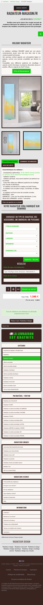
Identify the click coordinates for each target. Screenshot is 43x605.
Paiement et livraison (9, 520)
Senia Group (31, 574)
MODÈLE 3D (7, 466)
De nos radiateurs (8, 489)
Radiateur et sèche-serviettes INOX (13, 420)
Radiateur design (15, 1)
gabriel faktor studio (34, 595)
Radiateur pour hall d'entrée (11, 451)
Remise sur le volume (9, 516)
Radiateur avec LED (9, 455)
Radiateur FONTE (8, 416)
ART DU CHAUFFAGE (10, 470)
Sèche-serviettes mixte (10, 385)
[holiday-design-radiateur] (10, 143)
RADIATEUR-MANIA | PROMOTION (13, 350)
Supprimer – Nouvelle (31, 259)
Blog (5, 501)
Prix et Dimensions (21, 71)
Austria (3, 564)
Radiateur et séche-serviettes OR (13, 432)
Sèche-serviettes (8, 362)
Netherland (34, 564)
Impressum (7, 532)
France (17, 564)
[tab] (10, 161)
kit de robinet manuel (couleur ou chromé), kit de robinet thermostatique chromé (21, 174)
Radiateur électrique (9, 370)
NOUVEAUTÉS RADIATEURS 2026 (13, 447)
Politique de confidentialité (11, 524)
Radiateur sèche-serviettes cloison (13, 462)
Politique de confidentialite (16, 574)
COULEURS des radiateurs (11, 482)
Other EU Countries (24, 565)
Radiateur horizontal (9, 381)
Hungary (28, 564)
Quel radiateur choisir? (10, 493)
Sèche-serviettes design (10, 366)
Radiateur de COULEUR (10, 401)
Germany (22, 564)
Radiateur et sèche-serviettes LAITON (14, 424)
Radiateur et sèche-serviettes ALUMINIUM (15, 408)
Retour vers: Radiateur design (21, 321)
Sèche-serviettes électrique (11, 374)
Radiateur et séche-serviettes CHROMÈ (14, 412)
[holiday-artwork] (32, 140)
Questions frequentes (9, 497)
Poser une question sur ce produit (12, 202)
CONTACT (6, 512)
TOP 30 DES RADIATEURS (11, 389)
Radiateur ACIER (8, 405)
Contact (8, 570)
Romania (39, 564)
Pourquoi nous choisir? (10, 485)
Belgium (8, 564)
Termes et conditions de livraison (12, 528)
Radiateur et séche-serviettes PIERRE (14, 436)
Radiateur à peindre (9, 459)
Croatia (13, 564)
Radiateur (6, 1)
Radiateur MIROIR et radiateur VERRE (14, 428)
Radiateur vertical (8, 378)
